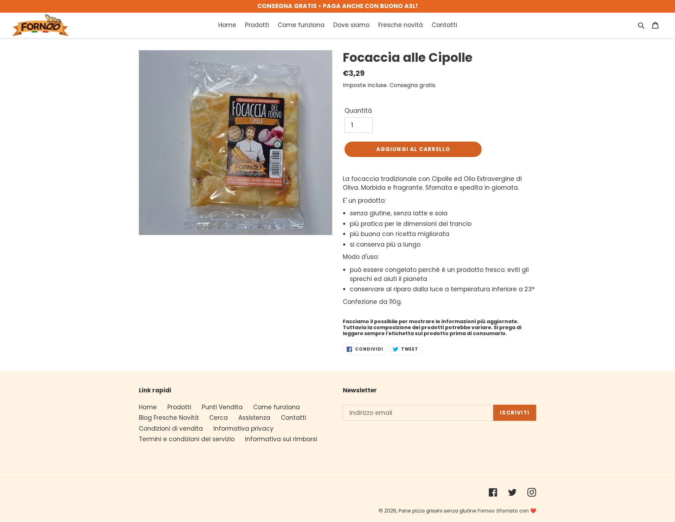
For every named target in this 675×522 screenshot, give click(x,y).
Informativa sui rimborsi (281, 439)
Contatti (293, 417)
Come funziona (276, 407)
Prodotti (179, 407)
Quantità (358, 110)
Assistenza (254, 417)
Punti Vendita (222, 407)
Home (148, 407)
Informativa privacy (243, 428)
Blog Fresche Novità (169, 417)
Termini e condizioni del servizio (186, 439)
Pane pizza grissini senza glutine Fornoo (447, 510)
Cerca (218, 417)
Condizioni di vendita (171, 428)
